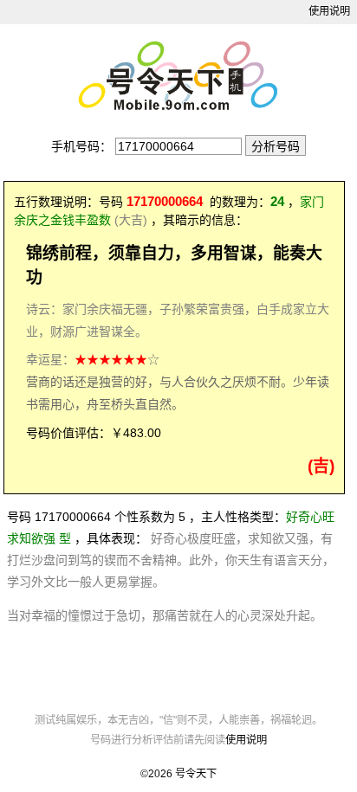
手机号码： (81, 146)
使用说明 (329, 11)
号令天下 (196, 774)
